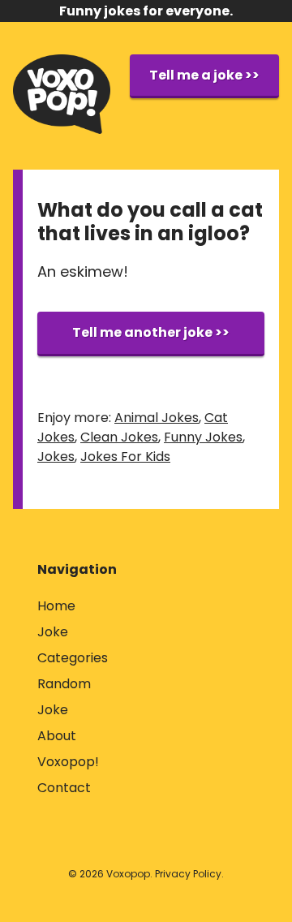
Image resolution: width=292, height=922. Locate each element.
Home (56, 606)
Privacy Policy (188, 874)
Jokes (56, 456)
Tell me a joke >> (204, 75)
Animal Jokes (156, 417)
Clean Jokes (119, 437)
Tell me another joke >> (151, 332)
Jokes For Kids (125, 456)
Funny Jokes (203, 437)
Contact (64, 787)
